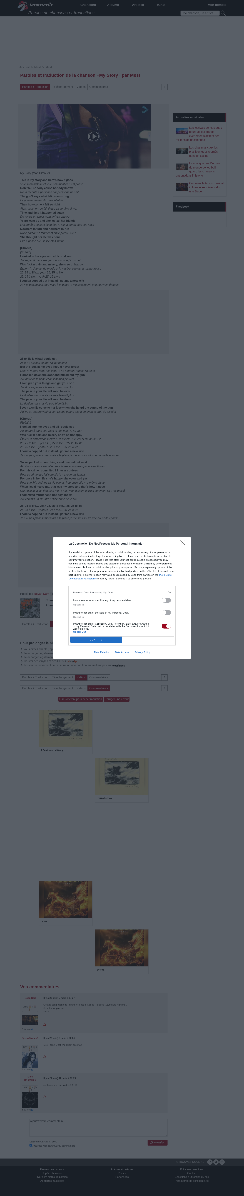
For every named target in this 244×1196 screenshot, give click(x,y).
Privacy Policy (142, 652)
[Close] (183, 544)
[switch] (166, 600)
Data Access (122, 652)
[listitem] (122, 592)
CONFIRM (96, 639)
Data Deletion (101, 652)
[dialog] (122, 598)
